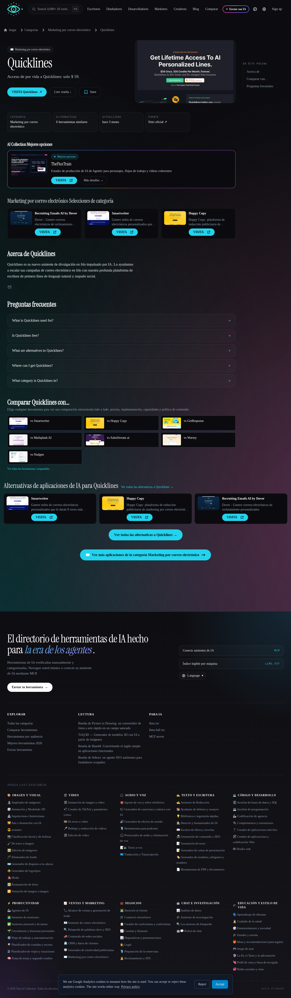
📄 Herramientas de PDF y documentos (200, 869)
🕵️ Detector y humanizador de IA (197, 823)
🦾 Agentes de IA (18, 910)
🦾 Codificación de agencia (250, 816)
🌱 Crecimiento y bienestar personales (31, 931)
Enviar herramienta (19, 750)
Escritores (93, 9)
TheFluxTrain (61, 164)
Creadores (180, 9)
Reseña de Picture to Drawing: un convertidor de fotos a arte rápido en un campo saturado (109, 726)
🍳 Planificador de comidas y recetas (30, 944)
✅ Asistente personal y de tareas (27, 924)
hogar (12, 30)
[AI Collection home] (15, 9)
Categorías (31, 30)
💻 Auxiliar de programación (250, 809)
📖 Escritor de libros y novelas (195, 829)
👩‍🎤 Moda (13, 877)
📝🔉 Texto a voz (131, 847)
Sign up (277, 9)
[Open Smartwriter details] (98, 218)
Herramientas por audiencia (25, 736)
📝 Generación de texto (191, 843)
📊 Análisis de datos (188, 910)
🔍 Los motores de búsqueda (194, 924)
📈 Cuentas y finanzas (134, 931)
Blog (196, 9)
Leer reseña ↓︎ (62, 92)
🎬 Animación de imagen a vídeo (84, 802)
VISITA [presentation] (61, 180)
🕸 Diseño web (242, 849)
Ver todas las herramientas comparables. (28, 468)
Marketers (161, 9)
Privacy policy (130, 986)
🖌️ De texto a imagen (20, 843)
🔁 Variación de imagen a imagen (28, 891)
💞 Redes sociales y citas (248, 969)
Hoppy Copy (197, 213)
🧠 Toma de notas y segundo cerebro (30, 958)
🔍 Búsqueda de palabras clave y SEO (87, 929)
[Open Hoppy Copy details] (175, 218)
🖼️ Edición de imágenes (22, 850)
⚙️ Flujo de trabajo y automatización (30, 937)
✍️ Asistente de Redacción (192, 802)
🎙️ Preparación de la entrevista (139, 951)
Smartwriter (120, 213)
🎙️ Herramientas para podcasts (139, 828)
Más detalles (93, 180)
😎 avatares (14, 829)
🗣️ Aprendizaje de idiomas (249, 914)
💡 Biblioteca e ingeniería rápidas (197, 816)
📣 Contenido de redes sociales (83, 936)
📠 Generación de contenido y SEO (198, 836)
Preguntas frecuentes (260, 86)
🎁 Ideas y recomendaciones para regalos (258, 942)
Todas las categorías (20, 723)
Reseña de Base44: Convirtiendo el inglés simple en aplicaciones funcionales (109, 748)
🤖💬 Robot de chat (189, 931)
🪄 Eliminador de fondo (22, 857)
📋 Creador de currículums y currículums (145, 924)
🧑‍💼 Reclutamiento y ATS (135, 958)
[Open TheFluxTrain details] (29, 165)
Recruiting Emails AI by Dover (56, 213)
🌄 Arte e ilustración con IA (24, 823)
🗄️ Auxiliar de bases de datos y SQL (255, 802)
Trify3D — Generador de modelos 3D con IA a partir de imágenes (108, 737)
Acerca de (253, 71)
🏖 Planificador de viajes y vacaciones (31, 951)
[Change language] (264, 9)
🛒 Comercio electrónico (135, 917)
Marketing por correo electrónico (69, 30)
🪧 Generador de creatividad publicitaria (89, 950)
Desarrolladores (138, 9)
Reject (202, 984)
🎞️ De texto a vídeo (76, 821)
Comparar (211, 9)
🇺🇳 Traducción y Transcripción (139, 854)
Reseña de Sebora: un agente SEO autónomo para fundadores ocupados (110, 760)
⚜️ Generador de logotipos (23, 870)
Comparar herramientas (22, 730)
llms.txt (154, 723)
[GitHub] (255, 9)
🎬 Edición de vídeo (76, 835)
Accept (220, 984)
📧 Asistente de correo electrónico (85, 922)
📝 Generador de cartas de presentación (200, 850)
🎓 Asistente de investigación (194, 917)
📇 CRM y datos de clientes (81, 943)
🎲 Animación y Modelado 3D (26, 809)
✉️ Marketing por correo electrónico (86, 957)
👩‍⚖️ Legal (125, 944)
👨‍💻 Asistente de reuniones (23, 917)
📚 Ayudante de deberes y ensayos (197, 809)
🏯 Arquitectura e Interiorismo (26, 816)
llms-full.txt (157, 730)
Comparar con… (257, 79)
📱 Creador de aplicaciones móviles (255, 829)
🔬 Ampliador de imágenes (23, 802)
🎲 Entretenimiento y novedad (252, 928)
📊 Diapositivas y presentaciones (140, 937)
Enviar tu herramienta (30, 687)
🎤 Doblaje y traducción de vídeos (85, 828)
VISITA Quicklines (27, 92)
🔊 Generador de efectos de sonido (141, 821)
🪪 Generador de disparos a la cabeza (30, 864)
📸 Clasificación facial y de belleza (29, 836)
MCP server (156, 736)
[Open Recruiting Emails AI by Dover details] (21, 218)
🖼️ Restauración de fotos (22, 884)
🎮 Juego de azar (243, 948)
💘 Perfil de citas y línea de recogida (255, 962)
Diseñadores (114, 9)
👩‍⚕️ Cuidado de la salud (247, 921)
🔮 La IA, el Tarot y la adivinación (254, 955)
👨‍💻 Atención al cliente (134, 910)
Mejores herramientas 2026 (24, 743)
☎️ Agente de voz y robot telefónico (142, 802)
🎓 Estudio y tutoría (245, 935)
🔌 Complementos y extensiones (253, 823)
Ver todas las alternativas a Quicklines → (145, 535)
